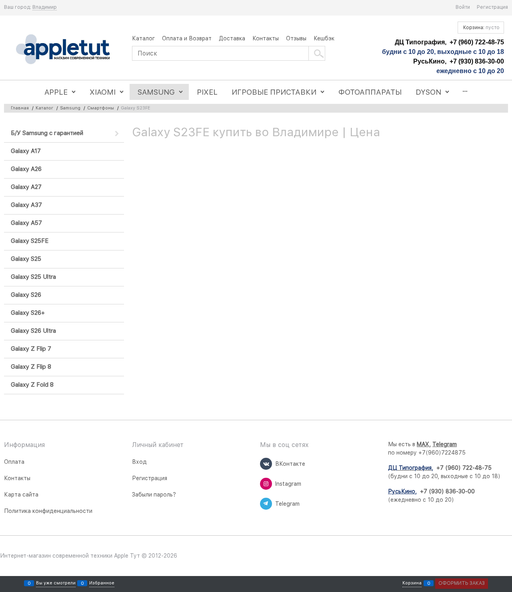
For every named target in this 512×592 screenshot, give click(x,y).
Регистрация (492, 7)
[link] (44, 7)
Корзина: (481, 27)
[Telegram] (266, 504)
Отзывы (296, 38)
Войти (463, 7)
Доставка (232, 38)
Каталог (143, 38)
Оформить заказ (461, 583)
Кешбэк (324, 38)
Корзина (412, 583)
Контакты (265, 38)
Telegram (444, 444)
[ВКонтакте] (266, 464)
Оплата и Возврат (187, 38)
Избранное (101, 583)
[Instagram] (266, 484)
